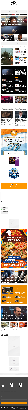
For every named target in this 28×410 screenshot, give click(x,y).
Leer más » (16, 77)
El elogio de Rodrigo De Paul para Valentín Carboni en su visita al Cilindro (22, 302)
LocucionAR (16, 407)
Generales (15, 46)
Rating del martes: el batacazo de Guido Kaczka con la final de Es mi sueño (23, 50)
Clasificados (23, 408)
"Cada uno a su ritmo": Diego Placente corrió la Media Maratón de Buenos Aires (9, 298)
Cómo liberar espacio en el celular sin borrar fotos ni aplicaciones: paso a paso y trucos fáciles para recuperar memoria (7, 279)
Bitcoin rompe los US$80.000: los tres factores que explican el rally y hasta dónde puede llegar (23, 329)
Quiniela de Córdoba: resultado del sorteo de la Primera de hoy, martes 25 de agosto (22, 91)
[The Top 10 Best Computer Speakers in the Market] (17, 49)
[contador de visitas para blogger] (4, 335)
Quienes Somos (20, 408)
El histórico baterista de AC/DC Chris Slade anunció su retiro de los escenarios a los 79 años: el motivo (14, 32)
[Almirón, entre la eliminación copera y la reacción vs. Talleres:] (17, 297)
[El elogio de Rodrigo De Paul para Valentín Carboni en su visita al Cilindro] (17, 301)
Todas (12, 46)
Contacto (2, 396)
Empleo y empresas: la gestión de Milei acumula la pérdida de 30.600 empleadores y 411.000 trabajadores (23, 64)
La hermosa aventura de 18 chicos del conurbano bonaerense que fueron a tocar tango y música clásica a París (21, 105)
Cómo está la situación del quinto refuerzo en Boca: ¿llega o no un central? (20, 289)
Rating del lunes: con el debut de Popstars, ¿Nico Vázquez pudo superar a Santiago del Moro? (7, 105)
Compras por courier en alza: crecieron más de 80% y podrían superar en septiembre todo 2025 (14, 329)
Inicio (17, 408)
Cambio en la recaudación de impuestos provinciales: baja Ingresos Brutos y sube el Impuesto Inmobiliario (6, 39)
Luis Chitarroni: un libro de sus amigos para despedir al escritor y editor (22, 86)
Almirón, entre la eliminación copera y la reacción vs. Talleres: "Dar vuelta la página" (22, 298)
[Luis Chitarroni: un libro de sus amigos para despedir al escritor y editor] (20, 37)
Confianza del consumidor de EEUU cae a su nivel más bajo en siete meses (22, 81)
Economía (26, 46)
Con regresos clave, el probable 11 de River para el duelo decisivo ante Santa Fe (9, 302)
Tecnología (21, 46)
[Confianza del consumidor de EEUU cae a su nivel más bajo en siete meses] (17, 80)
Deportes (24, 46)
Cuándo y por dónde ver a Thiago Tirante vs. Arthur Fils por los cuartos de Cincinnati (23, 60)
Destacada (2, 27)
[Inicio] (14, 3)
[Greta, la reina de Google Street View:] (4, 80)
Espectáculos (18, 46)
